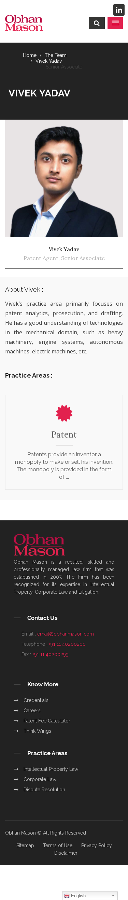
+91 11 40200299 (50, 654)
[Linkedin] (119, 10)
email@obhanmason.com (65, 634)
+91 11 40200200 (67, 644)
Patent (64, 434)
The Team (56, 55)
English (78, 895)
